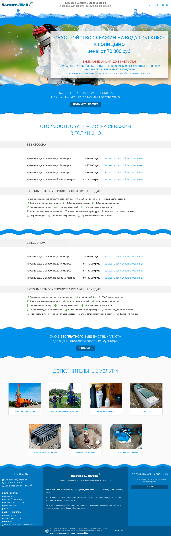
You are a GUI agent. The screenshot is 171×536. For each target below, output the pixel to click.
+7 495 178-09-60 (158, 4)
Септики (7, 509)
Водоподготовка (11, 506)
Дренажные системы (12, 512)
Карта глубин (9, 496)
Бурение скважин (11, 493)
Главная (64, 481)
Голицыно (73, 481)
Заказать (85, 348)
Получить (149, 486)
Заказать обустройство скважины (124, 158)
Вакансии (8, 521)
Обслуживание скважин (14, 502)
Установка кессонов (12, 518)
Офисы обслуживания (16, 479)
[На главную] (17, 4)
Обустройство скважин (13, 499)
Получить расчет (85, 104)
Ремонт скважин (11, 515)
